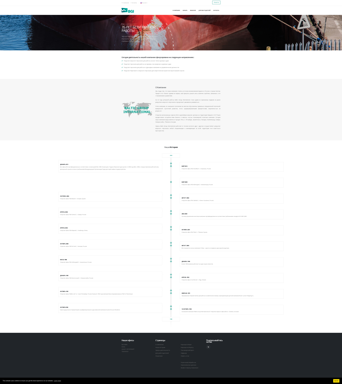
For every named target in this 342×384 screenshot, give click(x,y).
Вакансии (193, 10)
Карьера (185, 10)
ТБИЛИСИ (125, 351)
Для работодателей (205, 10)
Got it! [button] (336, 381)
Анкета (216, 2)
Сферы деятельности (162, 350)
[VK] (208, 347)
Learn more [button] (57, 381)
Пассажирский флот (187, 350)
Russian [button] (144, 3)
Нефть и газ (185, 356)
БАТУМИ (124, 344)
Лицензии (158, 356)
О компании (125, 3)
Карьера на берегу (187, 347)
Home (123, 24)
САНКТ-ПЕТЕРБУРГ (128, 349)
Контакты (134, 3)
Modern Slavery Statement (189, 368)
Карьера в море (186, 344)
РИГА (123, 347)
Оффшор (184, 353)
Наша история (160, 347)
